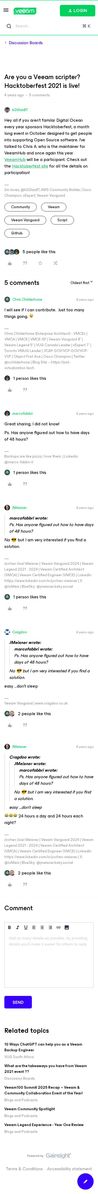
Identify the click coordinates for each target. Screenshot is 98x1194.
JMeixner (19, 508)
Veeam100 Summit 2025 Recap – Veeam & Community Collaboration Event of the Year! (43, 1090)
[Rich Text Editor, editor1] (49, 960)
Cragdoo (19, 632)
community (20, 207)
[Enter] (9, 26)
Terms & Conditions (24, 1168)
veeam (54, 207)
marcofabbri (22, 413)
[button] (6, 12)
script (62, 220)
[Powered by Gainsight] (49, 1157)
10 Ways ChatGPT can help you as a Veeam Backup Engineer (43, 1047)
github (17, 233)
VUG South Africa (19, 1057)
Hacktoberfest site (30, 166)
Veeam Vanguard (25, 220)
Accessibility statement (69, 1168)
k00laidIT (20, 110)
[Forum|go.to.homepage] (25, 11)
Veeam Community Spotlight (29, 1109)
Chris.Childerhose (27, 299)
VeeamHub (15, 159)
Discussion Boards (26, 43)
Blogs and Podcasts (21, 1100)
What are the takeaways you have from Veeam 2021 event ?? (45, 1069)
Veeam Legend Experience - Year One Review (44, 1125)
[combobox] (49, 26)
